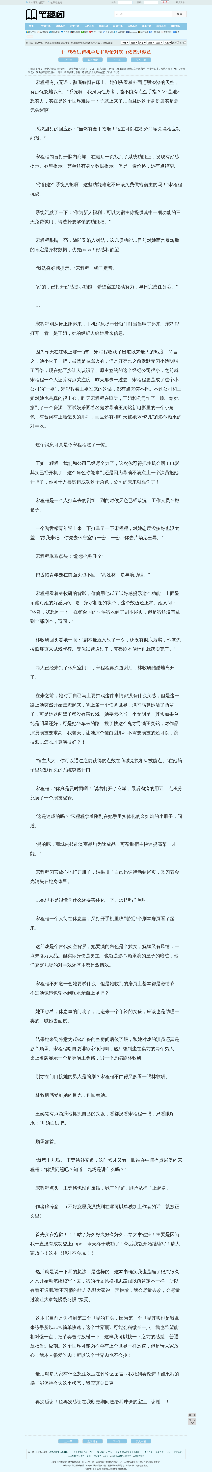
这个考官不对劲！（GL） (82, 68)
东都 (78, 72)
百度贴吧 (109, 32)
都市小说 (74, 26)
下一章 (117, 60)
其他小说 (161, 26)
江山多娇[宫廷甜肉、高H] (49, 72)
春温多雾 (69, 72)
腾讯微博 (56, 32)
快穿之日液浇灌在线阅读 (57, 42)
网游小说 (103, 26)
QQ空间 (32, 32)
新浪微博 (44, 32)
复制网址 (168, 32)
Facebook (133, 32)
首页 (31, 26)
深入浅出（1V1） (106, 68)
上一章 (68, 60)
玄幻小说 (46, 26)
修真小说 (60, 26)
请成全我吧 (113, 72)
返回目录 (92, 60)
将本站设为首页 (36, 2)
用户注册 (180, 2)
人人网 (66, 32)
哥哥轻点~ (178, 1452)
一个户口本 (153, 68)
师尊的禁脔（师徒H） (55, 68)
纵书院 (45, 14)
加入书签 (141, 60)
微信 (86, 32)
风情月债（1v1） (169, 68)
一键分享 (156, 32)
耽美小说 (146, 26)
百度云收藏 (97, 32)
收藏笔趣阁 (56, 2)
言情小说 (132, 26)
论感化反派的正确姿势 (93, 72)
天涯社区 (121, 32)
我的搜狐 (144, 32)
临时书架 (175, 26)
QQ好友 (76, 32)
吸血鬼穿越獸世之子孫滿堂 (131, 68)
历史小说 (89, 26)
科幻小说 (118, 26)
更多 (178, 32)
